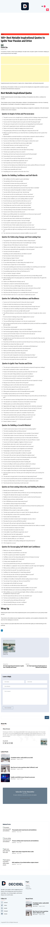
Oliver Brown (13, 759)
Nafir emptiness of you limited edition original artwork (25, 862)
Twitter (5, 905)
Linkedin (5, 908)
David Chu (14, 831)
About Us (27, 885)
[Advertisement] (25, 24)
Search (47, 717)
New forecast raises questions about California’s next (24, 767)
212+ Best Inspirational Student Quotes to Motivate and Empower (37, 666)
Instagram (6, 911)
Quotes (2, 34)
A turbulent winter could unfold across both (22, 757)
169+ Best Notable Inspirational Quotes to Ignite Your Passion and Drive (23, 39)
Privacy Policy (28, 888)
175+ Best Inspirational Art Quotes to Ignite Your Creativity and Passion (13, 666)
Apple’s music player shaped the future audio (23, 851)
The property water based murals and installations (24, 830)
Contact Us (28, 887)
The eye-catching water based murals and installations (25, 840)
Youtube (5, 913)
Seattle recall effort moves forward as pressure (23, 777)
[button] (47, 10)
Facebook (6, 902)
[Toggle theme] (42, 6)
